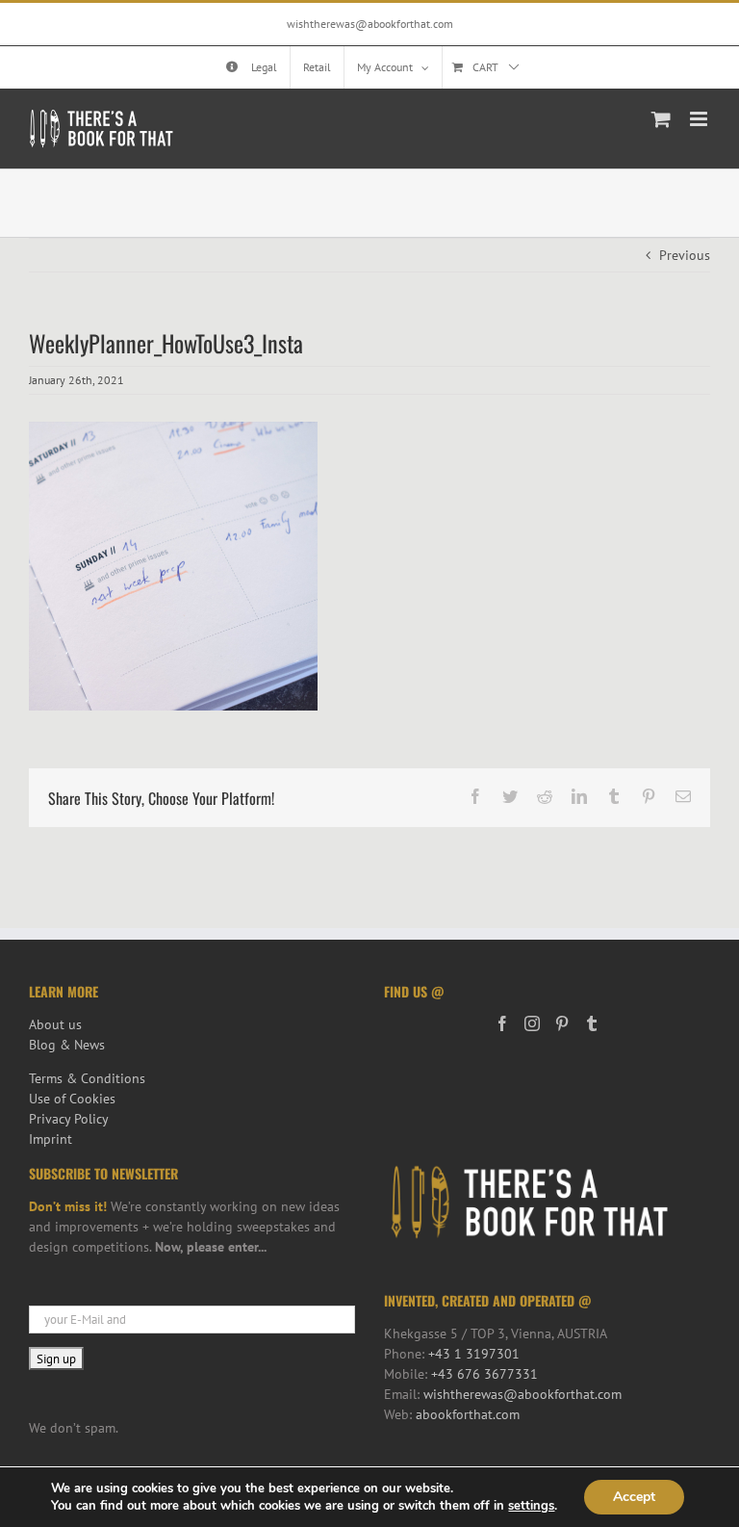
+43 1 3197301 (474, 1353)
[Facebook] (502, 1023)
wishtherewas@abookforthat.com (370, 23)
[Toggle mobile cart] (661, 119)
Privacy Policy (69, 1118)
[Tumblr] (591, 1023)
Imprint (50, 1139)
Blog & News (67, 1044)
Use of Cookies (72, 1098)
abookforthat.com (468, 1414)
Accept (634, 1497)
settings (531, 1505)
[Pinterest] (562, 1023)
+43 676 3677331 (484, 1374)
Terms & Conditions (87, 1078)
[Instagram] (532, 1023)
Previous (684, 255)
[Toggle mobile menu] (700, 119)
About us (55, 1024)
